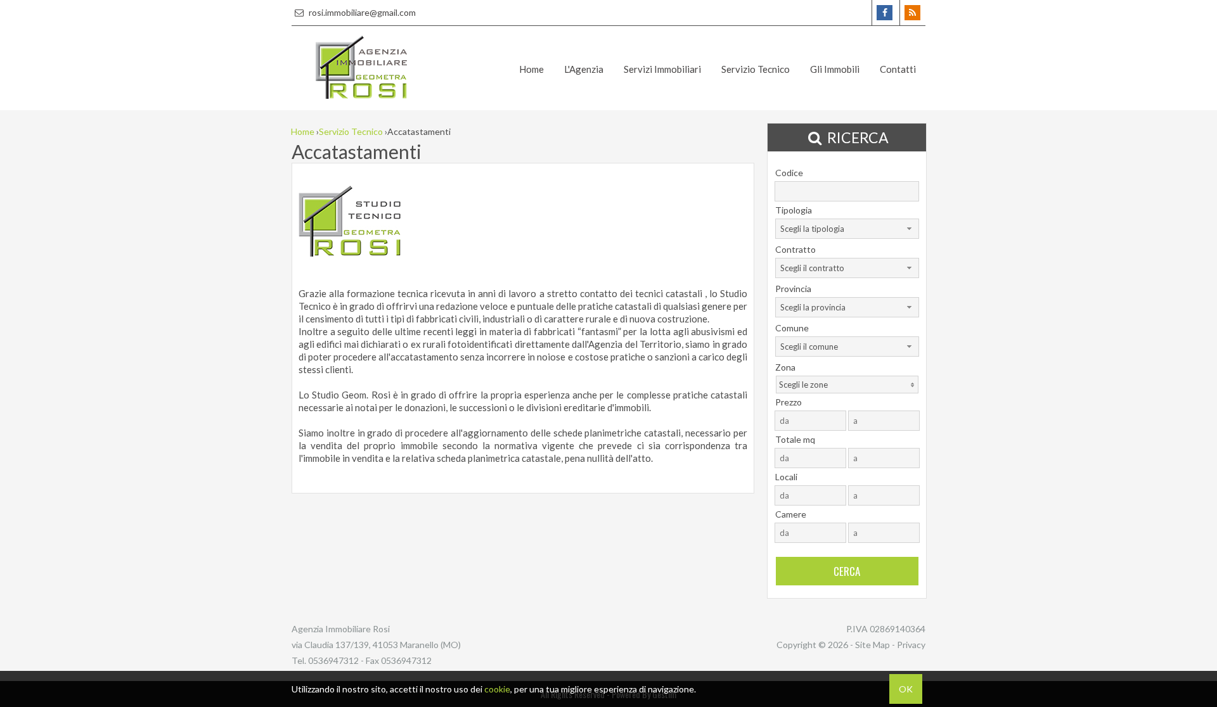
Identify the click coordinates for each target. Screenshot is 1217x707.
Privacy (911, 644)
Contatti (898, 69)
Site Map (872, 644)
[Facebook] (885, 12)
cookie (497, 689)
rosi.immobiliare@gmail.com (361, 12)
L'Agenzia (583, 69)
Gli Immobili (835, 69)
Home (531, 69)
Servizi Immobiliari (662, 69)
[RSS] (912, 12)
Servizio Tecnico (755, 69)
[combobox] (847, 229)
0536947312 (333, 660)
